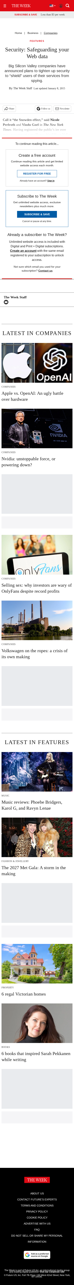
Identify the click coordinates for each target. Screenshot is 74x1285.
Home (18, 32)
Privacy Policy (37, 1211)
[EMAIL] (7, 302)
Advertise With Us (37, 1223)
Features (37, 41)
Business (33, 32)
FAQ (37, 1229)
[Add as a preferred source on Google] (37, 1255)
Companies (50, 32)
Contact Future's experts (37, 1199)
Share (11, 108)
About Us (37, 1193)
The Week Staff (22, 88)
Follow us (45, 108)
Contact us (45, 270)
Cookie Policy (37, 1217)
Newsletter (64, 108)
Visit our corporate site (52, 1271)
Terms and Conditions (37, 1205)
